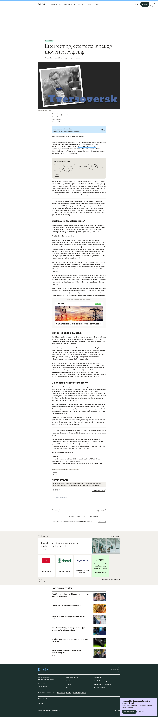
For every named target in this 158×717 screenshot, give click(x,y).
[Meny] (152, 4)
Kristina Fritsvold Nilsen (46, 679)
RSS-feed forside (72, 677)
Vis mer (57, 174)
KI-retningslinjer (99, 687)
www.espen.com (69, 165)
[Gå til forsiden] (41, 4)
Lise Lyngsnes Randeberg (75, 206)
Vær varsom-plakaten (64, 693)
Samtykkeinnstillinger (101, 681)
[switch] (103, 130)
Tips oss (116, 669)
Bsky (67, 687)
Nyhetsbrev (98, 677)
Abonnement (42, 699)
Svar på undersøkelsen (129, 711)
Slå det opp (97, 463)
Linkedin (68, 684)
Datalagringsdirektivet (60, 372)
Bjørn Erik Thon (57, 404)
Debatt (54, 469)
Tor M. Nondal (42, 686)
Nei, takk (141, 711)
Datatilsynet (73, 404)
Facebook (69, 681)
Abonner (145, 4)
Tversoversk (73, 469)
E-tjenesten (63, 469)
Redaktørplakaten (80, 693)
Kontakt (40, 703)
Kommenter (66, 115)
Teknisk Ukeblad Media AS (52, 710)
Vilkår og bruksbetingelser (103, 684)
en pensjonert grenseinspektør (69, 144)
